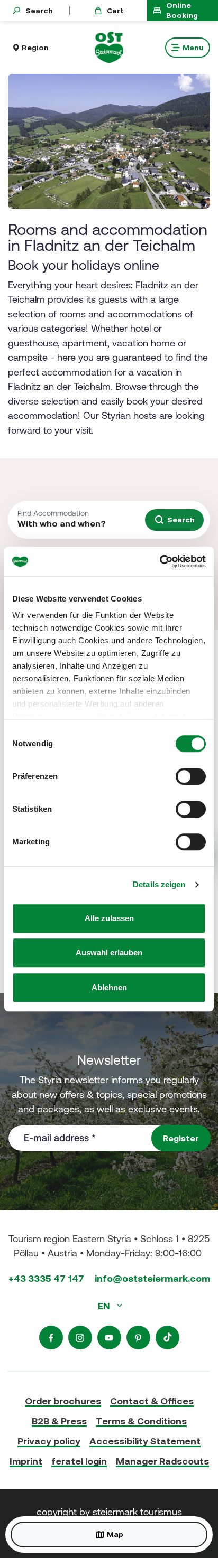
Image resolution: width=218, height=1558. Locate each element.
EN (105, 1305)
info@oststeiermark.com (152, 1278)
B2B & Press (59, 1420)
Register (181, 1138)
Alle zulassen (109, 918)
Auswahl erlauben (109, 952)
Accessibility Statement (145, 1441)
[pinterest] (138, 1337)
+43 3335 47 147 (46, 1278)
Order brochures (63, 1400)
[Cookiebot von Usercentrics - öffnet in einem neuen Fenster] (159, 561)
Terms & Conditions (141, 1420)
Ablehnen (109, 987)
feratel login (79, 1461)
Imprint (26, 1461)
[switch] (191, 776)
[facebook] (51, 1337)
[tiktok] (167, 1337)
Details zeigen (159, 884)
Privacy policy (48, 1441)
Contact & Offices (152, 1400)
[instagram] (80, 1337)
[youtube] (109, 1337)
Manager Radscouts (162, 1461)
